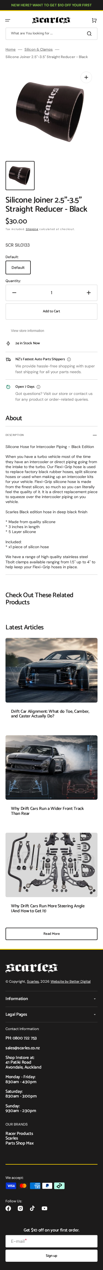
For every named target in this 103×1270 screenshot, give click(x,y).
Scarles (33, 981)
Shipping (32, 229)
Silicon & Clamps (38, 49)
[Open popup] (69, 359)
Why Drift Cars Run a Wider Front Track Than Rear (47, 811)
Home (10, 49)
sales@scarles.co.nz (22, 1048)
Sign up (51, 1256)
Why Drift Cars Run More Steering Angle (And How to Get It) (48, 908)
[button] (8, 20)
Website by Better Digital (71, 981)
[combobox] (51, 34)
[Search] (90, 34)
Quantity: (13, 281)
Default (21, 269)
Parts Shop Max (19, 1143)
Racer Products (19, 1133)
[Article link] (51, 682)
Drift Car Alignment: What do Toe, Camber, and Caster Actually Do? (50, 714)
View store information (27, 331)
